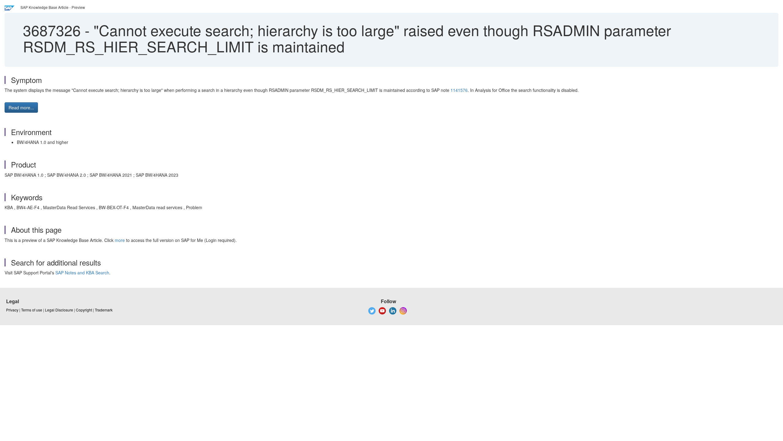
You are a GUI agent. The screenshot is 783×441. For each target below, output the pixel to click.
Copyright (84, 309)
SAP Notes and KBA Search (82, 273)
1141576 (459, 90)
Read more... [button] (21, 107)
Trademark (104, 309)
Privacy (12, 309)
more (120, 240)
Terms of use (31, 309)
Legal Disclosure (59, 309)
